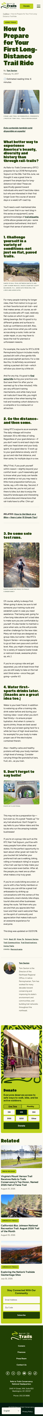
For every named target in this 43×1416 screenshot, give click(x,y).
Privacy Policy (27, 1412)
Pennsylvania (16, 949)
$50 (33, 1112)
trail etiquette (31, 217)
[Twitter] (13, 1373)
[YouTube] (24, 1373)
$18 (9, 1112)
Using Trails (9, 946)
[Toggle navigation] (38, 6)
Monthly (30, 1106)
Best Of (12, 939)
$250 (21, 1118)
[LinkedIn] (30, 1373)
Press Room (21, 1358)
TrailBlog (6, 14)
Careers (21, 1346)
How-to (20, 939)
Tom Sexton (12, 70)
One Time (12, 1106)
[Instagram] (19, 1373)
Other (33, 1118)
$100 (9, 1118)
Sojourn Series (31, 939)
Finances (21, 1352)
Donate (26, 6)
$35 (21, 1112)
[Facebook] (8, 1373)
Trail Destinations (29, 943)
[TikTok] (35, 1373)
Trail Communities (12, 943)
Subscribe (21, 1315)
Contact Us (21, 1365)
